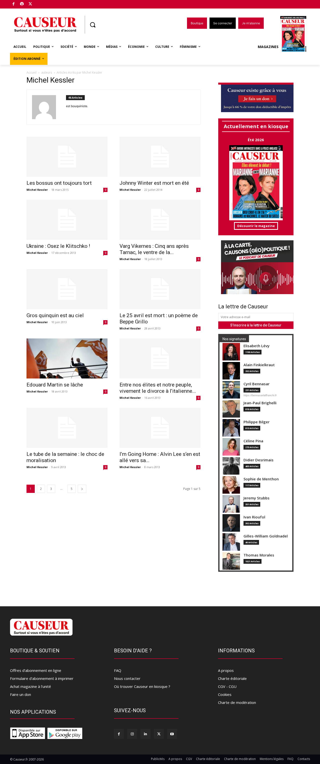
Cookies (225, 694)
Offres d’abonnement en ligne (35, 670)
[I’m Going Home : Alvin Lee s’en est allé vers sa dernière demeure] (160, 428)
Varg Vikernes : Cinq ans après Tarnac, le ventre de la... (154, 249)
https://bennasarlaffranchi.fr (260, 395)
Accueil (31, 72)
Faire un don (20, 694)
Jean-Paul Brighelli (260, 403)
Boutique (43, 3)
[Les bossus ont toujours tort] (67, 157)
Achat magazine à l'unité (30, 686)
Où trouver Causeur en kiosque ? (142, 686)
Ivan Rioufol (254, 517)
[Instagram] (132, 734)
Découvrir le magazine (256, 226)
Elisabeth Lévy (257, 345)
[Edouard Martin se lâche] (67, 358)
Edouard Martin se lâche (54, 385)
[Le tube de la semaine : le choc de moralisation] (67, 428)
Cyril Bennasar (257, 383)
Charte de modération (237, 702)
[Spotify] (22, 4)
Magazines (268, 46)
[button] (92, 24)
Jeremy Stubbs (257, 498)
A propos (226, 670)
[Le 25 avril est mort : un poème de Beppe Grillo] (160, 289)
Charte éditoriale (232, 678)
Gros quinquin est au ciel (55, 315)
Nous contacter (127, 678)
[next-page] (82, 489)
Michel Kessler (37, 190)
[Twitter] (30, 4)
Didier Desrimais (259, 460)
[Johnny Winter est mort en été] (160, 157)
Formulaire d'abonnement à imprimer (42, 678)
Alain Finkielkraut (259, 364)
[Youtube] (172, 734)
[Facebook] (13, 4)
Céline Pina (253, 441)
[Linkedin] (145, 734)
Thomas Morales (259, 555)
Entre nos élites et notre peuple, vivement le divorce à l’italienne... (158, 388)
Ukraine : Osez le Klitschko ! (58, 246)
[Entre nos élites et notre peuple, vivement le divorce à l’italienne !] (160, 358)
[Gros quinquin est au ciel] (67, 289)
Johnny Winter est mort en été (154, 183)
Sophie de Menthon (261, 479)
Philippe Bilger (257, 422)
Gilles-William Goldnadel (266, 536)
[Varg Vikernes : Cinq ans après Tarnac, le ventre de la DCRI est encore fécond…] (160, 220)
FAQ (117, 670)
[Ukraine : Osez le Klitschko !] (67, 220)
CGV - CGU (227, 686)
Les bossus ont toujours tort (59, 183)
